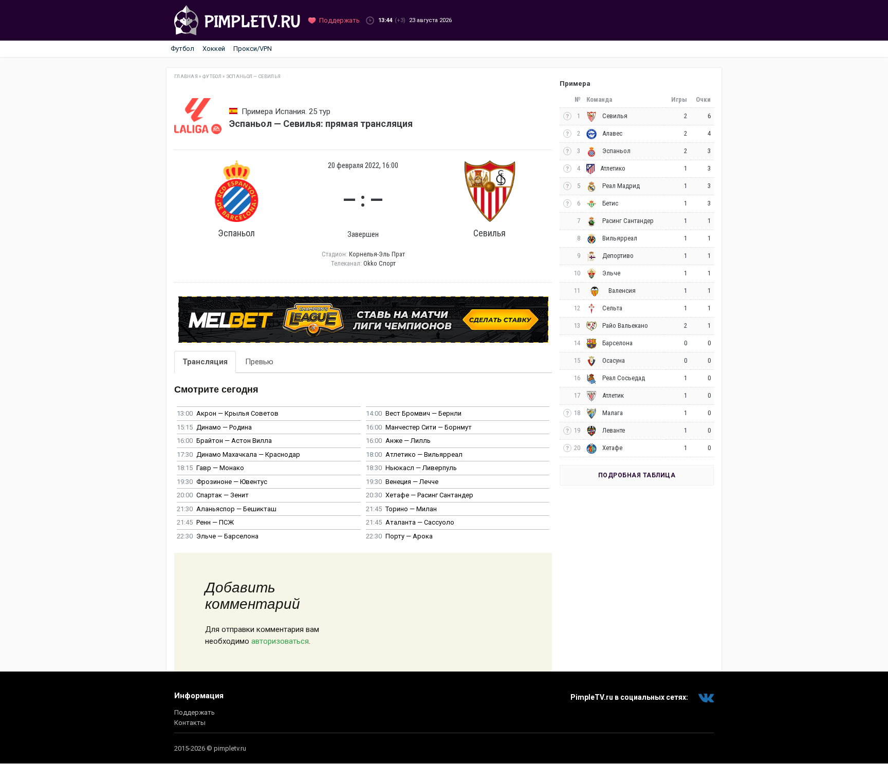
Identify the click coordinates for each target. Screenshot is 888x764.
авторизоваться (280, 641)
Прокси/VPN (252, 48)
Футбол (182, 48)
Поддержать (194, 712)
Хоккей (213, 48)
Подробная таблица (637, 475)
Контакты (190, 722)
